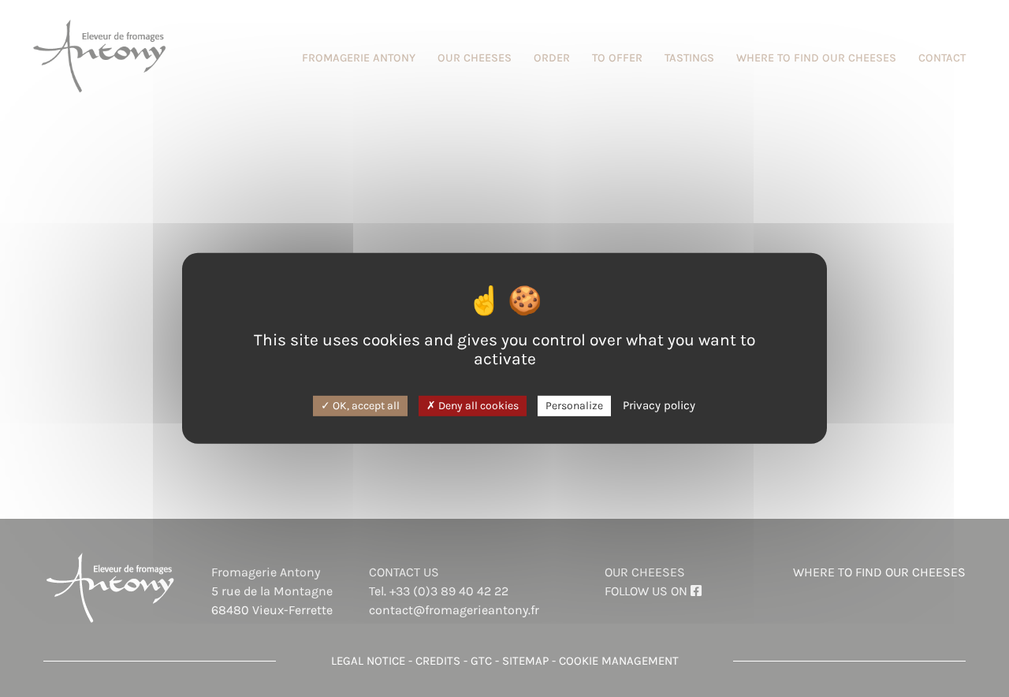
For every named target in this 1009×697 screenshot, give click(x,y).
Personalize (574, 405)
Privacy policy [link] (659, 404)
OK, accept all (365, 405)
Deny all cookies (477, 405)
